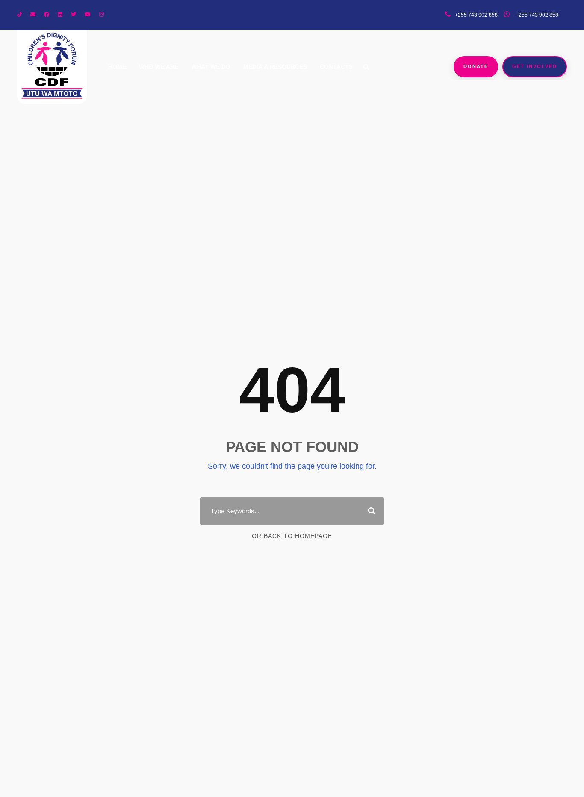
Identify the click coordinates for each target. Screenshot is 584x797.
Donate (475, 66)
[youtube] (88, 15)
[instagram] (101, 15)
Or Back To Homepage (292, 535)
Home (117, 66)
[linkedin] (60, 15)
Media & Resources (275, 66)
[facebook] (46, 15)
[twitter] (73, 15)
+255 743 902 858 (536, 15)
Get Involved (534, 66)
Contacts (336, 66)
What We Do (210, 66)
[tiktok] (19, 15)
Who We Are (158, 66)
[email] (32, 15)
